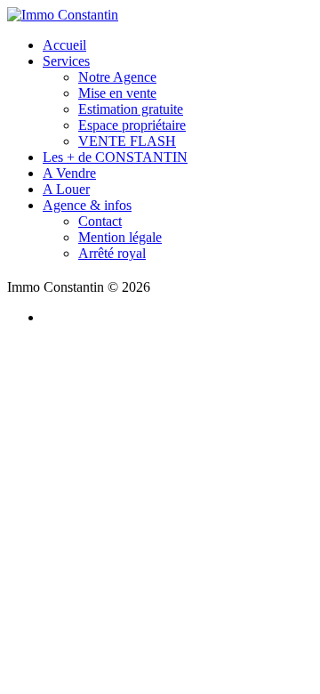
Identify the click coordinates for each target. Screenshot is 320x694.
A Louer (66, 189)
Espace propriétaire (132, 125)
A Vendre (69, 173)
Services (66, 61)
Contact (100, 221)
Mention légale (120, 237)
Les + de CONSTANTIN (115, 157)
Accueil (64, 44)
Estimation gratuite (130, 109)
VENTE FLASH (127, 141)
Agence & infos (87, 205)
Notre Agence (117, 77)
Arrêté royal (112, 253)
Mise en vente (117, 93)
